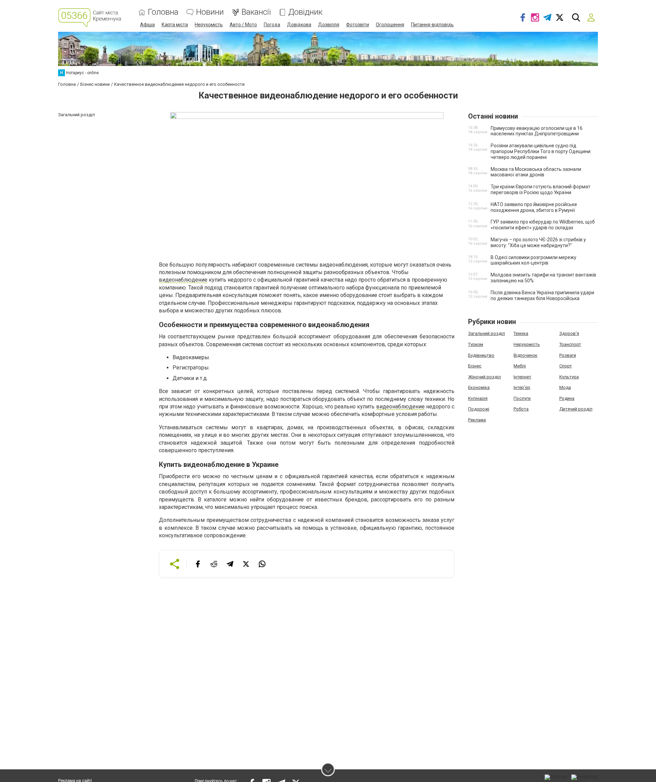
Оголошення (390, 24)
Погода (272, 24)
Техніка (521, 333)
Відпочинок (525, 355)
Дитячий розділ (575, 409)
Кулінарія (478, 398)
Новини (210, 12)
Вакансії (256, 12)
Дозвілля (328, 24)
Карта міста (175, 24)
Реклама (477, 419)
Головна (163, 12)
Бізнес (474, 365)
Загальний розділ (486, 333)
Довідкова (299, 24)
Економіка (479, 387)
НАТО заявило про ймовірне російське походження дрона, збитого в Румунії (534, 207)
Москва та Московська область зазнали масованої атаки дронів (536, 172)
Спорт (565, 365)
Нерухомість (209, 24)
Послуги (522, 398)
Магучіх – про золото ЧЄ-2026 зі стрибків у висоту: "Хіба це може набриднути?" (538, 242)
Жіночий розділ (484, 376)
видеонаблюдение (183, 280)
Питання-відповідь (432, 24)
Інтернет (522, 376)
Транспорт (570, 344)
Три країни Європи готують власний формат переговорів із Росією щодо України (540, 189)
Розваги (567, 355)
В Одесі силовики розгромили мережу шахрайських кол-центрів (533, 260)
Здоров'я (569, 333)
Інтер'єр (522, 387)
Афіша (147, 24)
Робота (521, 409)
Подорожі (478, 409)
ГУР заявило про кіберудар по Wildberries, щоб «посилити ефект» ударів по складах (543, 224)
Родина (566, 398)
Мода (565, 387)
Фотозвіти (357, 24)
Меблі (520, 365)
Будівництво (481, 355)
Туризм (475, 344)
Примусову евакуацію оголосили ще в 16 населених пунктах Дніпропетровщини (537, 131)
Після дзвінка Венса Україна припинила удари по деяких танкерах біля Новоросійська (542, 295)
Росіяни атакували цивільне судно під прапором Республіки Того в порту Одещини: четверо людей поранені (541, 151)
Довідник (305, 12)
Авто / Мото (243, 24)
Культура (569, 376)
